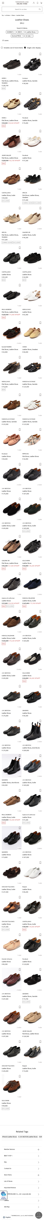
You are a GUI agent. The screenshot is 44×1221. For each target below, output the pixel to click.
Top (3, 15)
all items (7, 15)
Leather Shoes (20, 15)
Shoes (13, 15)
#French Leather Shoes (9, 1137)
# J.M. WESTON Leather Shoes (27, 1137)
